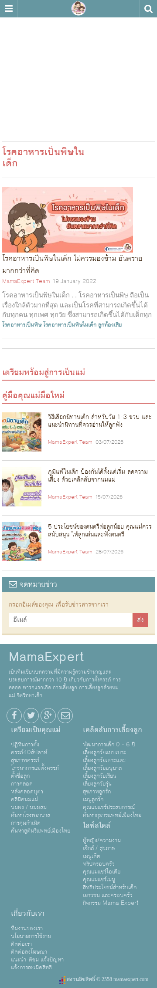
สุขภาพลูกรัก (97, 792)
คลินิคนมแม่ (24, 799)
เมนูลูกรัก (93, 799)
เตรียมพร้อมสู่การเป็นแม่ (43, 372)
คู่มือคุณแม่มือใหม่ (33, 395)
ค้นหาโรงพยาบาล (30, 815)
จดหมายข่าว (37, 584)
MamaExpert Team (26, 281)
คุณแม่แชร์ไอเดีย (101, 872)
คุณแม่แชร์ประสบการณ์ (109, 807)
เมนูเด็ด (91, 856)
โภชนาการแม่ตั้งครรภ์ (35, 768)
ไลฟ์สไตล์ (96, 825)
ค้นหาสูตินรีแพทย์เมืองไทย (40, 831)
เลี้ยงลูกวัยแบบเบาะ (104, 752)
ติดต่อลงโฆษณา (29, 952)
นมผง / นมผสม (29, 807)
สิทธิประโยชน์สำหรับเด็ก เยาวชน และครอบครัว (110, 891)
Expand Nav (8, 8)
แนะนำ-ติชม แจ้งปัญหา (37, 960)
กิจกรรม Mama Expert (111, 903)
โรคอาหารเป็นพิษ (21, 325)
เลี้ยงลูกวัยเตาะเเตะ (104, 760)
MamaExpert (78, 8)
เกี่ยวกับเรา (27, 913)
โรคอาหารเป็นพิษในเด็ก (69, 325)
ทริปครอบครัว (99, 864)
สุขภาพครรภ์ (25, 760)
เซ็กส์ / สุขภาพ (99, 848)
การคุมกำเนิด (26, 823)
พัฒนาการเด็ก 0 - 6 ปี (109, 745)
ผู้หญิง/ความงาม (102, 840)
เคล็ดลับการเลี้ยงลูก (112, 729)
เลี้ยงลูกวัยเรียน (99, 776)
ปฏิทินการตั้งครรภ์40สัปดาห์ (29, 748)
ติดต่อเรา (21, 944)
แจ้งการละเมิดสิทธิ (31, 967)
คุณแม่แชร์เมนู (99, 879)
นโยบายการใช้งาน (31, 936)
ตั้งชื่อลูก (20, 776)
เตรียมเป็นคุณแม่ (35, 729)
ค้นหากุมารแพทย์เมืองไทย (112, 815)
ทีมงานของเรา (27, 928)
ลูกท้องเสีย (110, 325)
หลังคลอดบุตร (27, 792)
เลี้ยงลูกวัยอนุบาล (102, 768)
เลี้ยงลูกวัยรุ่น (97, 784)
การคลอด (22, 784)
